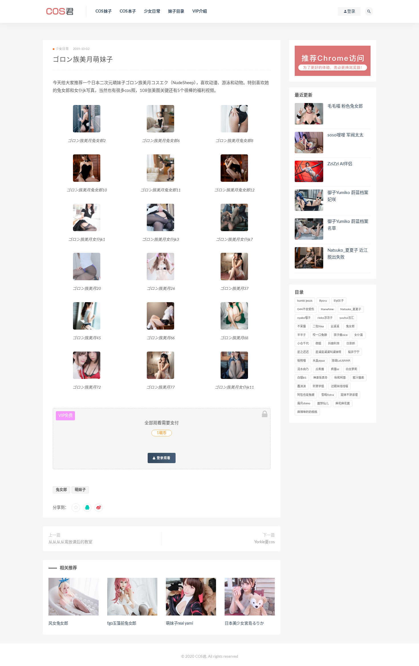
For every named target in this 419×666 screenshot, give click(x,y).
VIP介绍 (199, 11)
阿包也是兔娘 (305, 394)
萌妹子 (80, 490)
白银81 (301, 377)
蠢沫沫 (301, 386)
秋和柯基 (340, 377)
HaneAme (327, 309)
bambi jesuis (304, 300)
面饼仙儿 (323, 403)
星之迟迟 (303, 352)
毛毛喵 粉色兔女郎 (345, 106)
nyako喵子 (304, 317)
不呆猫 (301, 326)
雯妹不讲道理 (349, 394)
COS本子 (128, 11)
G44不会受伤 (305, 309)
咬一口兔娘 (320, 335)
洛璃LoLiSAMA (340, 360)
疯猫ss (335, 369)
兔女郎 (61, 490)
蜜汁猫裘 (358, 377)
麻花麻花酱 (342, 403)
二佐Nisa (318, 326)
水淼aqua (319, 360)
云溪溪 (335, 326)
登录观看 (163, 458)
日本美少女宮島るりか (244, 623)
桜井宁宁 (353, 352)
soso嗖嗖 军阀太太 (345, 135)
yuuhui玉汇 (346, 317)
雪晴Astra (327, 394)
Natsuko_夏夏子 (350, 309)
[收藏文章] (76, 507)
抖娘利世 (333, 343)
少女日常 (152, 11)
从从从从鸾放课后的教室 (70, 542)
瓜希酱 (320, 369)
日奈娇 (350, 343)
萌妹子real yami (179, 623)
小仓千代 (303, 343)
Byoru (323, 300)
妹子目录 (176, 11)
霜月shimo (303, 403)
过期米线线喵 (339, 386)
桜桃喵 (301, 360)
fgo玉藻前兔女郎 (121, 623)
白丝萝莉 (351, 369)
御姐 (318, 343)
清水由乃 (303, 369)
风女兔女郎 (58, 623)
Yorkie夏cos (264, 542)
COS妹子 (103, 11)
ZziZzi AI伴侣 (340, 164)
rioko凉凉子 (325, 317)
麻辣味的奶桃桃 (307, 412)
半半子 (301, 335)
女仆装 (358, 335)
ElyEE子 (339, 300)
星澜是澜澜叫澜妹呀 (328, 352)
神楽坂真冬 (320, 377)
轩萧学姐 (318, 386)
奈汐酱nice (340, 335)
